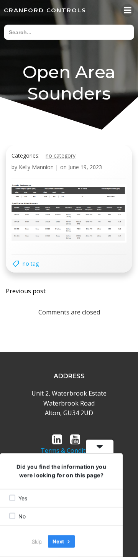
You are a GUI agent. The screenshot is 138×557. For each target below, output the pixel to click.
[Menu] (127, 10)
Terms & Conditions (69, 450)
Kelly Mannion (36, 167)
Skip (37, 541)
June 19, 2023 (85, 167)
